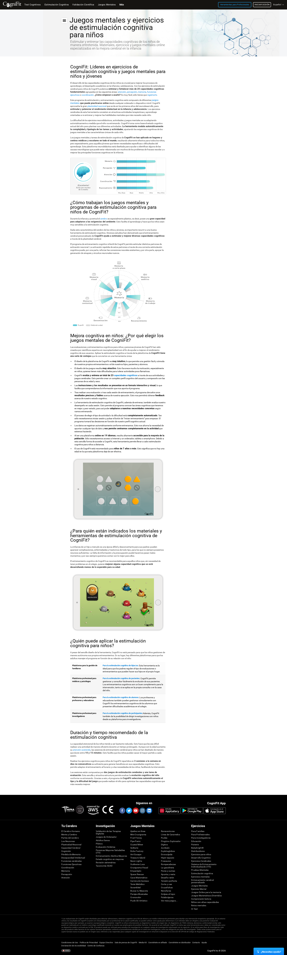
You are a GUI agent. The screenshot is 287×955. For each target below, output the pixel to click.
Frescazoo (166, 861)
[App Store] (214, 810)
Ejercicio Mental (198, 889)
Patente (195, 844)
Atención (65, 877)
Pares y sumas (168, 871)
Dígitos (164, 844)
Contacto (196, 942)
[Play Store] (192, 810)
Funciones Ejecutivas (71, 864)
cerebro (104, 218)
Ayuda (204, 942)
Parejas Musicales (139, 894)
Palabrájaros (167, 897)
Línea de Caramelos (170, 834)
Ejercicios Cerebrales (201, 861)
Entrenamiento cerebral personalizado (202, 881)
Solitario (134, 848)
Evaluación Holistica (105, 847)
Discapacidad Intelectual (73, 858)
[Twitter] (129, 811)
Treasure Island (137, 858)
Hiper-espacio (167, 858)
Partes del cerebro (70, 838)
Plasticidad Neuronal (71, 844)
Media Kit (143, 942)
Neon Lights (136, 861)
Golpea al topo (168, 894)
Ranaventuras (168, 831)
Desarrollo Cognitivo (201, 858)
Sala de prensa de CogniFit (126, 942)
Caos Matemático (138, 877)
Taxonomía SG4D (104, 866)
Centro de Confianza (95, 946)
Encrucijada (166, 854)
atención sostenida (82, 750)
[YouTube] (135, 811)
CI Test (194, 909)
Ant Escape (135, 854)
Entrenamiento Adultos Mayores (111, 856)
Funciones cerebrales (71, 861)
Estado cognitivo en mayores (110, 859)
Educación (196, 841)
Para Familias (197, 831)
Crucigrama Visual (139, 867)
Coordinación (67, 867)
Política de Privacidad (89, 942)
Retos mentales (198, 905)
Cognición (66, 851)
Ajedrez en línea (137, 831)
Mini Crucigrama (138, 834)
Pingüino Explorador (171, 841)
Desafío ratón (167, 877)
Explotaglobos (168, 851)
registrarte (152, 95)
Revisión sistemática (106, 862)
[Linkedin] (149, 811)
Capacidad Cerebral (70, 848)
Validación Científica (83, 4)
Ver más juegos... (169, 900)
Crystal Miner (136, 844)
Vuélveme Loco (137, 864)
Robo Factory (136, 851)
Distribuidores (198, 851)
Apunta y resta (168, 874)
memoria (142, 92)
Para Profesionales (200, 834)
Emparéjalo (135, 871)
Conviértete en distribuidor (180, 942)
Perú (67, 951)
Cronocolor (135, 897)
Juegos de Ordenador (106, 837)
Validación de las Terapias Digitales (108, 832)
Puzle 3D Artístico (138, 900)
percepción (132, 92)
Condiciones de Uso (69, 942)
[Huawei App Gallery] (169, 810)
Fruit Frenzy (136, 838)
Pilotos (99, 843)
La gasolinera (167, 867)
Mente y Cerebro (69, 834)
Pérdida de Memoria (71, 854)
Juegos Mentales (199, 886)
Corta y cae (166, 884)
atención (122, 92)
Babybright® (197, 848)
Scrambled (135, 887)
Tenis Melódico (137, 884)
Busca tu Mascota (139, 891)
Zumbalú (165, 848)
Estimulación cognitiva (202, 873)
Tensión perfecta (169, 881)
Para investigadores (200, 838)
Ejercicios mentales (200, 877)
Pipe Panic (135, 841)
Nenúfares (166, 891)
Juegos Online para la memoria (206, 892)
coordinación (88, 95)
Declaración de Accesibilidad (73, 946)
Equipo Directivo (106, 942)
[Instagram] (142, 811)
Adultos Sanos (103, 840)
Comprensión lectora (201, 899)
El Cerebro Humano (70, 831)
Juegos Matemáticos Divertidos (206, 895)
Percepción (66, 874)
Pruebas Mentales (200, 870)
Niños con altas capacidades (205, 902)
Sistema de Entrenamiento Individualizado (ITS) (204, 865)
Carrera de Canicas (139, 881)
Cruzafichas (167, 887)
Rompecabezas (168, 864)
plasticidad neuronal (96, 106)
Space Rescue (137, 874)
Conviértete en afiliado (157, 942)
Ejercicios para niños (201, 854)
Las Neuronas (68, 841)
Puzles (164, 838)
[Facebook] (122, 811)
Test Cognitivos (32, 4)
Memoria (65, 871)
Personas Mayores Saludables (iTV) (110, 851)
